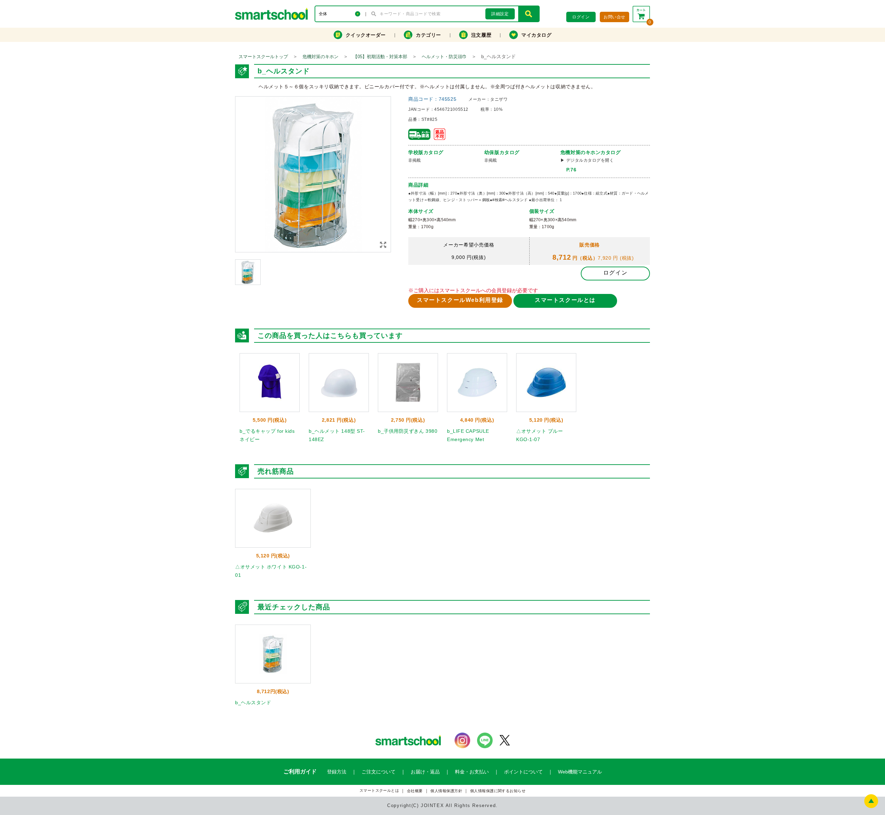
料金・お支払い (472, 771)
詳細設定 (500, 13)
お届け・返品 (425, 771)
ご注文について (378, 771)
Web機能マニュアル (580, 771)
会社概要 (415, 791)
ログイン (615, 273)
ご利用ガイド (300, 771)
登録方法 (336, 771)
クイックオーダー (366, 35)
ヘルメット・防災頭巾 (444, 56)
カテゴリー (428, 35)
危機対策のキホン (320, 56)
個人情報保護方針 (446, 791)
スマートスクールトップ (263, 56)
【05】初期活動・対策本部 (380, 56)
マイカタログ (536, 35)
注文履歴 (481, 35)
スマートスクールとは (565, 300)
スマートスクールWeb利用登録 (460, 300)
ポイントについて (523, 771)
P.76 (571, 169)
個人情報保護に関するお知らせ (498, 791)
